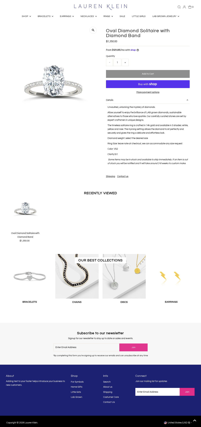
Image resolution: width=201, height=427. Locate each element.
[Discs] (124, 275)
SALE (122, 16)
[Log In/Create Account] (184, 7)
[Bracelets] (29, 275)
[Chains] (76, 275)
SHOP (25, 16)
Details (109, 100)
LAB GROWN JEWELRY (164, 16)
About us (107, 387)
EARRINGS (66, 16)
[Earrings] (171, 275)
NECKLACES (88, 16)
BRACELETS (44, 16)
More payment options (147, 92)
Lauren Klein (31, 423)
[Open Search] (179, 7)
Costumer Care (111, 397)
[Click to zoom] (93, 30)
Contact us (122, 176)
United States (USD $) (179, 423)
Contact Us (109, 402)
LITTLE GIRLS (139, 16)
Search (107, 382)
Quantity (110, 56)
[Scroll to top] (195, 421)
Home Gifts (76, 387)
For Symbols (77, 382)
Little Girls (76, 392)
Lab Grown (76, 397)
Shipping (110, 176)
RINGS (107, 16)
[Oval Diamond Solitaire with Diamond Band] (25, 208)
